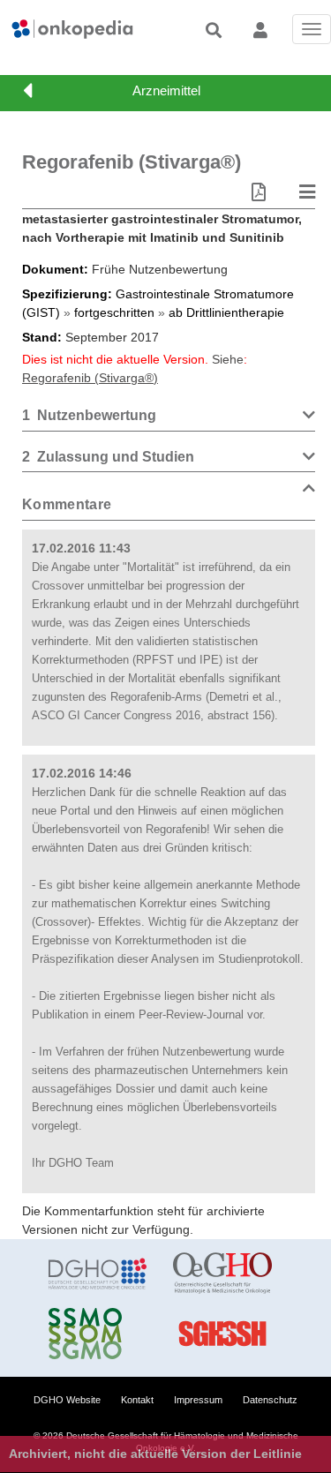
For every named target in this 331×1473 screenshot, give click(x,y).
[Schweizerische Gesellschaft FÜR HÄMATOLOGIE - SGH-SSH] (222, 1333)
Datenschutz (270, 1399)
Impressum (198, 1399)
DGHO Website (67, 1399)
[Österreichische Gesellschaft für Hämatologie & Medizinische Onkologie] (222, 1273)
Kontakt (137, 1399)
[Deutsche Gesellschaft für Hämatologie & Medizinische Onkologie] (98, 1273)
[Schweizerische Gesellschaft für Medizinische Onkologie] (98, 1333)
